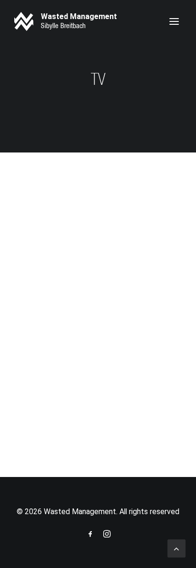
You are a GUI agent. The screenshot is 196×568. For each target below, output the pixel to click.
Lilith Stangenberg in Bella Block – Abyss (87, 325)
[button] (174, 21)
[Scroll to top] (176, 548)
